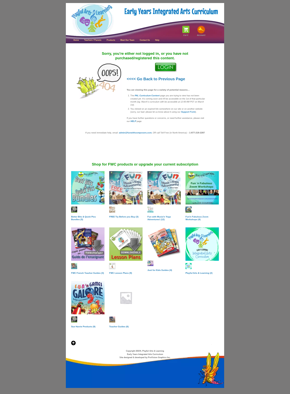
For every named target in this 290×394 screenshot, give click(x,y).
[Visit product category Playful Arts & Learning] (202, 244)
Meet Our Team (127, 40)
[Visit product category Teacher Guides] (126, 297)
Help (157, 40)
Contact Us (145, 40)
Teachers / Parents (92, 40)
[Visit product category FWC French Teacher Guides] (88, 244)
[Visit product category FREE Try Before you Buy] (126, 187)
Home (76, 40)
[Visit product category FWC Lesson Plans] (126, 244)
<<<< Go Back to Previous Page (156, 79)
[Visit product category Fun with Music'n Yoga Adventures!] (164, 187)
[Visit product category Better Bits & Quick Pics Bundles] (88, 187)
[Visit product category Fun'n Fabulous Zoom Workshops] (202, 187)
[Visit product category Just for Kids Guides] (164, 242)
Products (111, 40)
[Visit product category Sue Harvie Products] (88, 297)
